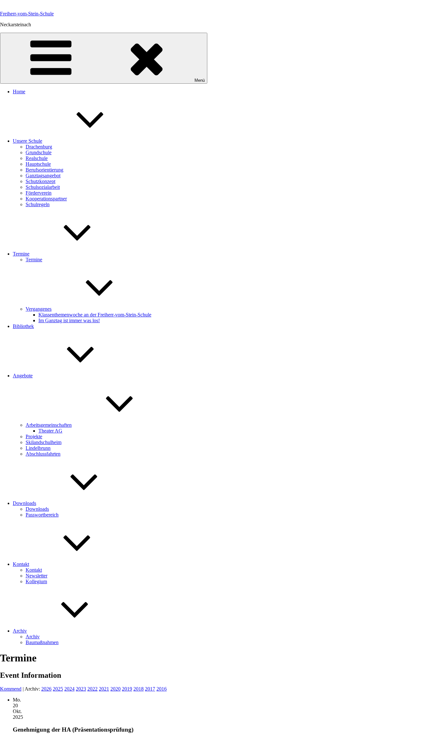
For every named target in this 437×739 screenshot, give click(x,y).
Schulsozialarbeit (43, 187)
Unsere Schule (27, 141)
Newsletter (36, 575)
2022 (92, 689)
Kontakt (21, 564)
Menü (200, 80)
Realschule (37, 158)
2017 (150, 689)
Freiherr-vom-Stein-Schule (27, 13)
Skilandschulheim (43, 442)
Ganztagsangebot (43, 175)
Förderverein (39, 193)
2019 (127, 689)
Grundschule (39, 152)
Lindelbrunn (38, 448)
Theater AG (50, 430)
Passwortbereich (42, 514)
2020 (115, 689)
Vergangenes (39, 309)
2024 (69, 689)
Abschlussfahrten (43, 454)
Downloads (24, 503)
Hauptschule (38, 164)
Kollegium (36, 581)
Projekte (34, 436)
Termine (21, 253)
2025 (58, 689)
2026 (46, 689)
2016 (161, 689)
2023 (81, 689)
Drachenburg (39, 146)
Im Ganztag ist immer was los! (69, 320)
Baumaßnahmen (42, 642)
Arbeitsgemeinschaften (49, 425)
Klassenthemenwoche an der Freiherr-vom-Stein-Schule (94, 314)
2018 (138, 689)
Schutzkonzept (40, 181)
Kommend (10, 689)
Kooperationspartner (46, 198)
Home (19, 91)
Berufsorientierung (44, 169)
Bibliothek (23, 326)
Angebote (23, 375)
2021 (104, 689)
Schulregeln (38, 204)
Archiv (20, 631)
